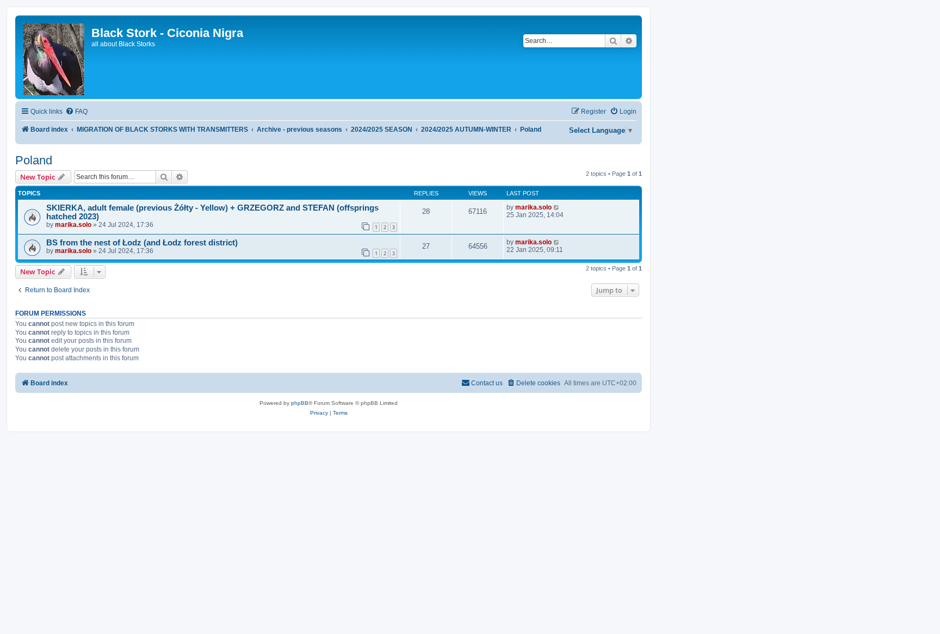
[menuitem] (76, 111)
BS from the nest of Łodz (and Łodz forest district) (142, 242)
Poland (33, 160)
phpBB (299, 403)
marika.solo (73, 225)
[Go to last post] (556, 207)
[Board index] (54, 57)
